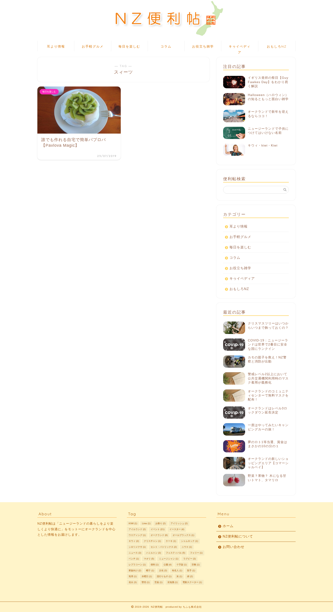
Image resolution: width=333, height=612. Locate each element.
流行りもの (164, 576)
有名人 (177, 570)
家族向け (135, 570)
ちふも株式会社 (192, 606)
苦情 (146, 582)
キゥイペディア (240, 47)
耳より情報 (56, 46)
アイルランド (137, 529)
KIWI (133, 523)
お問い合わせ (233, 547)
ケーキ (171, 541)
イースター (176, 529)
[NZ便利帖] (166, 37)
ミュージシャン (168, 558)
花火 (133, 582)
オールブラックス (183, 535)
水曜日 (147, 576)
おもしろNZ (277, 46)
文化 (163, 570)
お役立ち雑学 (203, 46)
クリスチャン (152, 541)
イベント (157, 529)
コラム (166, 46)
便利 (155, 564)
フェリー (196, 553)
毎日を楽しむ (129, 46)
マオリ (149, 558)
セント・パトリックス (164, 547)
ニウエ (187, 547)
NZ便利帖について (238, 536)
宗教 (196, 564)
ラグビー (189, 558)
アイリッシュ (179, 523)
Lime (146, 523)
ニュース (135, 553)
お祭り (160, 523)
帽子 (150, 570)
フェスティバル (175, 553)
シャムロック (189, 541)
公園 (167, 564)
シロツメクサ (137, 547)
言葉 (158, 582)
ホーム (228, 526)
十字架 (181, 564)
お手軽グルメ (93, 46)
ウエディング (137, 535)
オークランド (159, 535)
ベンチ (134, 558)
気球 (133, 576)
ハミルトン (153, 553)
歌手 (191, 570)
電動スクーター (192, 582)
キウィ (134, 541)
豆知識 (172, 582)
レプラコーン (137, 564)
